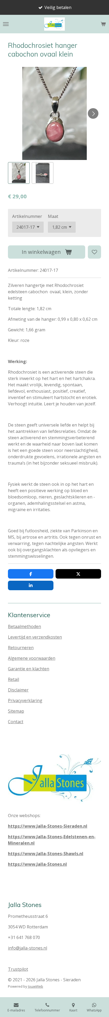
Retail (13, 679)
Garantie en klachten (28, 669)
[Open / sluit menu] (6, 24)
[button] (19, 173)
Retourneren (21, 647)
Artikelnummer (27, 216)
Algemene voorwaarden (31, 658)
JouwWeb (35, 986)
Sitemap (16, 711)
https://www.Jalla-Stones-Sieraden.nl (47, 826)
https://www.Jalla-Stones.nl (37, 864)
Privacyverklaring (25, 700)
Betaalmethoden (24, 626)
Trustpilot (18, 969)
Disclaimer (18, 690)
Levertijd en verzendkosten (35, 637)
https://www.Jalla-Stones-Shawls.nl (45, 853)
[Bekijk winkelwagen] (103, 24)
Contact (15, 722)
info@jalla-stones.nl (27, 948)
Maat (53, 216)
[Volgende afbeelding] (93, 113)
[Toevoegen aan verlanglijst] (94, 252)
